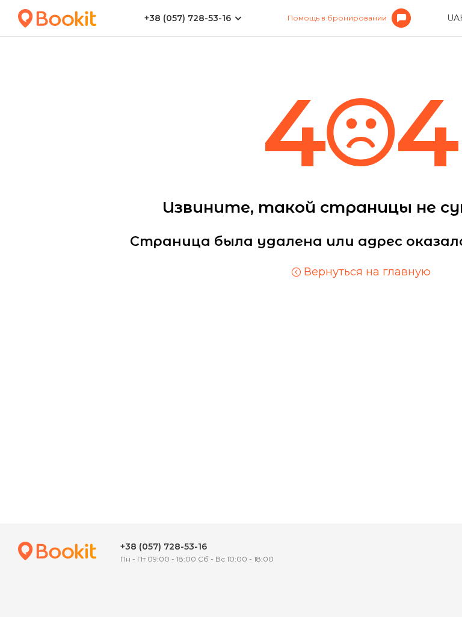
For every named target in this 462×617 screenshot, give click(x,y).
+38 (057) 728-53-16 (187, 18)
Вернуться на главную (367, 271)
